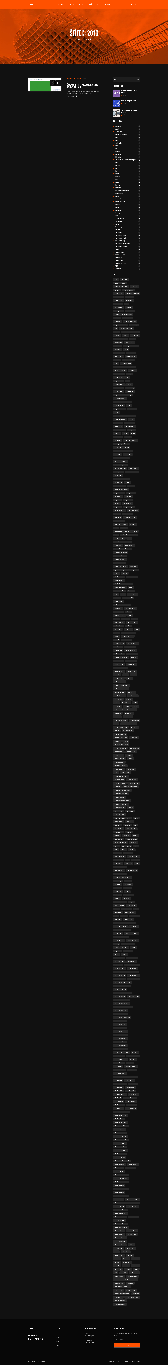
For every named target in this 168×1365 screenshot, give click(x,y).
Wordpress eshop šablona (121, 1126)
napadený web (118, 646)
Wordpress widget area (120, 1237)
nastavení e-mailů (130, 646)
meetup (128, 625)
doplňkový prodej (119, 384)
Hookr (116, 535)
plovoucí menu (128, 713)
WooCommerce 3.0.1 (120, 979)
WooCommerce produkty (120, 1031)
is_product (134, 570)
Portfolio (127, 185)
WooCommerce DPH (120, 996)
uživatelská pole (134, 916)
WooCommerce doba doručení (122, 986)
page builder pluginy (119, 695)
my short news (126, 639)
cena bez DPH (129, 342)
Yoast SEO (123, 1272)
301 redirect (124, 279)
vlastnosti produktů (119, 940)
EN (135, 4)
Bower (125, 335)
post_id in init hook (127, 730)
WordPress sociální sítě (120, 1216)
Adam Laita (134, 286)
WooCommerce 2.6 (132, 972)
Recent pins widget (119, 779)
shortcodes (126, 835)
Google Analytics (127, 514)
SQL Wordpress (118, 860)
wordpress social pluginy (120, 1213)
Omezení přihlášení (119, 692)
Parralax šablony (133, 695)
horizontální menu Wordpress (129, 535)
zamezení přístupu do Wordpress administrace (126, 1279)
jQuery (127, 162)
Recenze (127, 196)
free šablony (128, 454)
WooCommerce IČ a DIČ (120, 1010)
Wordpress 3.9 (131, 1070)
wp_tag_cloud (118, 1269)
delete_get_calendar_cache (121, 377)
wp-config (128, 1269)
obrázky (133, 674)
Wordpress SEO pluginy (132, 1199)
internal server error (119, 563)
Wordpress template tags (120, 1223)
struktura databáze (119, 870)
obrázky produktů (119, 678)
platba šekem (118, 713)
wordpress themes (132, 1230)
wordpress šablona (119, 1185)
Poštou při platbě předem (121, 737)
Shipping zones (118, 832)
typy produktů (118, 912)
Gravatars (132, 524)
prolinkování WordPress (120, 765)
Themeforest (127, 888)
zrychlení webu (118, 1297)
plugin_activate (128, 716)
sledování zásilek (126, 846)
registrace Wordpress (120, 783)
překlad (126, 741)
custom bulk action (126, 363)
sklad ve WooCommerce (120, 842)
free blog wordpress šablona (121, 444)
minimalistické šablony (128, 632)
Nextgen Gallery (132, 671)
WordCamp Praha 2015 (120, 1059)
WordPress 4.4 (132, 1077)
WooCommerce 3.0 (133, 975)
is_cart (116, 570)
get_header (117, 500)
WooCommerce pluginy (127, 241)
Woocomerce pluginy (120, 968)
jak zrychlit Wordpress (120, 587)
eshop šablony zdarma (120, 419)
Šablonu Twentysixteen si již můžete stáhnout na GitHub (82, 86)
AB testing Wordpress (120, 283)
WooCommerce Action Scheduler (122, 982)
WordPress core (118, 1108)
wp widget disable (119, 1255)
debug (129, 374)
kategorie (130, 590)
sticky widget (129, 863)
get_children (128, 496)
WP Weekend (125, 1251)
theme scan (117, 888)
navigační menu (118, 660)
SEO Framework (118, 828)
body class (117, 335)
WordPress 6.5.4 (118, 1091)
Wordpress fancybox (119, 1129)
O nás (91, 4)
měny (137, 629)
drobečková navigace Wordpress (122, 402)
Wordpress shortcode (120, 1202)
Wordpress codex (131, 1105)
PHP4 (135, 702)
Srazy (127, 215)
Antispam (129, 307)
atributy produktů (119, 311)
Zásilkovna (130, 1283)
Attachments (127, 132)
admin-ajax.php (118, 293)
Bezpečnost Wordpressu (127, 134)
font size (128, 437)
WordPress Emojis (119, 1119)
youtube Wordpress (132, 1276)
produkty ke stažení (119, 762)
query (116, 772)
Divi (127, 381)
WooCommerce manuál (127, 238)
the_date (128, 881)
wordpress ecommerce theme (122, 1112)
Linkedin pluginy (118, 611)
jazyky (130, 587)
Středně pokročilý (127, 218)
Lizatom (129, 611)
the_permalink (128, 884)
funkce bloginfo (133, 468)
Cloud (70, 4)
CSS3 (116, 363)
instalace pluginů (129, 545)
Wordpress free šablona (120, 1136)
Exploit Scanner (130, 423)
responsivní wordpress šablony (122, 800)
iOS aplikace (133, 566)
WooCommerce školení (120, 1042)
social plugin (118, 853)
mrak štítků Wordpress (127, 636)
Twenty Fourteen (126, 909)
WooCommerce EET (134, 996)
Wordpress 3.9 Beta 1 (120, 1073)
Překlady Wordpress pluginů (127, 190)
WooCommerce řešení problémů (127, 243)
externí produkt (118, 426)
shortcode (117, 835)
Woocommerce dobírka (120, 989)
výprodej (117, 944)
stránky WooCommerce (120, 867)
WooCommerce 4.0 (133, 979)
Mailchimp (125, 618)
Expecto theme (118, 423)
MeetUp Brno (118, 629)
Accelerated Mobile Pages (121, 286)
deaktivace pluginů (119, 374)
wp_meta (117, 1262)
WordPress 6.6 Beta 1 (120, 1094)
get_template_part (129, 507)
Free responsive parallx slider (122, 447)
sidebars (135, 835)
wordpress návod (133, 1164)
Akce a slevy (127, 126)
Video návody (127, 227)
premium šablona (134, 748)
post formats (134, 727)
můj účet (117, 639)
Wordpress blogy (119, 1101)
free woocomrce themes (120, 461)
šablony (136, 818)
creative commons (130, 356)
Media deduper (118, 625)
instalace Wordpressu (120, 556)
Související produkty (133, 856)
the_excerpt (117, 884)
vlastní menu (134, 926)
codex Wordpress (119, 353)
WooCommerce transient (120, 1049)
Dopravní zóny (130, 388)
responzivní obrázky (119, 807)
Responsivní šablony (127, 201)
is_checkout (125, 570)
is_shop (116, 573)
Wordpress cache (131, 1101)
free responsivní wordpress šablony (123, 451)
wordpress (129, 1063)
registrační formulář (133, 783)
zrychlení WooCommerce (132, 1297)
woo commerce (131, 961)
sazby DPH (129, 821)
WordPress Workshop (120, 1241)
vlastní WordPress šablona (121, 937)
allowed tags (129, 300)
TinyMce (132, 902)
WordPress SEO (127, 257)
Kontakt (107, 4)
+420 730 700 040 (90, 1342)
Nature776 (133, 657)
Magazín (127, 171)
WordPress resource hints (121, 1181)
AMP (126, 304)
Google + (117, 514)
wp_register (135, 1265)
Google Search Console (120, 524)
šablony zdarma (118, 821)
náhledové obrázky (119, 643)
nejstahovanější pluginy (120, 667)
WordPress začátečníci (127, 263)
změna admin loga (130, 1290)
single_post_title (118, 839)
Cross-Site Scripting (128, 360)
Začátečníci (127, 269)
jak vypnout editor (132, 577)
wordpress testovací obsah (121, 1227)
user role (124, 916)
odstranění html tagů (119, 681)
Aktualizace (127, 129)
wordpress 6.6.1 (133, 1094)
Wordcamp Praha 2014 (133, 1056)
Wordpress (69, 78)
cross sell (117, 360)
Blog (98, 4)
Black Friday (134, 325)
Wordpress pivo (118, 1167)
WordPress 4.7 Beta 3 (120, 1084)
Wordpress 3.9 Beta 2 (120, 1077)
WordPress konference (120, 1153)
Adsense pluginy (119, 297)
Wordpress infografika (120, 1146)
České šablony (127, 143)
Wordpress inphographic (120, 1150)
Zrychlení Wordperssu (120, 1300)
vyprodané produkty (132, 940)
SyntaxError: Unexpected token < (122, 877)
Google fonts (118, 517)
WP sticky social (130, 1248)
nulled (125, 674)
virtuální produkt (128, 919)
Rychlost (127, 204)
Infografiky (127, 157)
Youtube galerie (134, 1272)
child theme (117, 349)
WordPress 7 (118, 1098)
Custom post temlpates (120, 370)
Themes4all (117, 895)
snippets (132, 849)
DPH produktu (130, 391)
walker (116, 947)
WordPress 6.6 (130, 1091)
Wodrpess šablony (132, 958)
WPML (127, 266)
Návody (127, 173)
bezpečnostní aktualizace (121, 325)
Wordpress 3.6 (118, 1066)
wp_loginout (136, 1258)
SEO (135, 825)
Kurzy (127, 168)
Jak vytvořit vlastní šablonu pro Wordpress (127, 160)
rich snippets (130, 811)
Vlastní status (118, 933)
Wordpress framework (120, 1133)
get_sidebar (117, 507)
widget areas (118, 951)
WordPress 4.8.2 (118, 1087)
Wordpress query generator (121, 1178)
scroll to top (127, 825)
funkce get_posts (119, 472)
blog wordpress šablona (127, 328)
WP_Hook (125, 1258)
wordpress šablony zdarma (121, 1195)
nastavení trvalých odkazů (121, 657)
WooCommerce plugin (120, 1024)
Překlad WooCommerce (120, 748)
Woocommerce (127, 232)
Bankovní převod (127, 318)
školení (116, 846)
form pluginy (117, 440)
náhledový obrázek (132, 643)
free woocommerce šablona (121, 458)
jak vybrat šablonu (119, 577)
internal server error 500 (120, 566)
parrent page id (118, 699)
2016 (116, 279)
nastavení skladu (132, 653)
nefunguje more (131, 664)
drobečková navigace (120, 398)
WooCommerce (132, 968)
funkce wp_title (118, 482)
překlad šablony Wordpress (121, 744)
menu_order (128, 629)
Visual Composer (119, 923)
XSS (116, 1272)
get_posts (117, 503)
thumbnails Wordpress (120, 902)
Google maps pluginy (130, 517)
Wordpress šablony (77, 78)
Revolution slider (119, 811)
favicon (125, 433)
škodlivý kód (133, 842)
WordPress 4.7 (129, 1080)
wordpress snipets (133, 1202)
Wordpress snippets (132, 1206)
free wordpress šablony (120, 468)
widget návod (128, 951)
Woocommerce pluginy (120, 1028)
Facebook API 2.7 (130, 426)
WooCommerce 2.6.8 (120, 975)
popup (116, 723)
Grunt (116, 528)
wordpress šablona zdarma (121, 1188)
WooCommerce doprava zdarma (122, 993)
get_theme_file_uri (133, 510)
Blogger (116, 332)
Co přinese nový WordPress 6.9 (129, 101)
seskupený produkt (131, 828)
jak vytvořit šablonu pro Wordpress (123, 584)
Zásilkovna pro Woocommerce (122, 1286)
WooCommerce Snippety (127, 246)
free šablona (118, 454)
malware (134, 618)
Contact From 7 (118, 356)
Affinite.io (31, 4)
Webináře (127, 229)
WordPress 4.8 (132, 1084)
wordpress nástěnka (119, 1164)
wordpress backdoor (130, 1098)
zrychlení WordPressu (120, 1304)
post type (117, 730)
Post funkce (127, 187)
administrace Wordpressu (132, 293)
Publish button (131, 769)
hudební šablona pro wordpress (122, 542)
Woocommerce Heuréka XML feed (123, 1007)
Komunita (127, 165)
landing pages (118, 608)
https (129, 538)
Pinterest (127, 706)
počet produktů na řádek (120, 720)
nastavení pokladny (130, 650)
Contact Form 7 (131, 353)
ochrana (129, 678)
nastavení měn (118, 650)
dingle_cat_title (118, 381)
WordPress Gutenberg (120, 1143)
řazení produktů (125, 772)
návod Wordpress (131, 660)
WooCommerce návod (120, 1021)
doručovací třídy (118, 391)
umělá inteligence (129, 912)
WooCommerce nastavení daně (122, 1017)
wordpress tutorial (119, 1234)
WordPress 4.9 (130, 1087)
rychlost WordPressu (119, 814)
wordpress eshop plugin (120, 1122)
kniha (123, 594)
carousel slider (118, 342)
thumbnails (126, 898)
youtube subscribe (119, 1276)
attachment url (130, 311)
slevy (136, 846)
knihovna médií (132, 594)
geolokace (130, 486)
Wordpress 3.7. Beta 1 (131, 1066)
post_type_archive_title (120, 734)
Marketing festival (132, 622)
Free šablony (127, 154)
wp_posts (117, 1265)
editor (128, 405)
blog (116, 328)
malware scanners (119, 622)
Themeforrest (118, 891)
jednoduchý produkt (119, 590)
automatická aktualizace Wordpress (123, 314)
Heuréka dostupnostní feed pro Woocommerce (126, 531)
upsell (116, 916)
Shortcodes (127, 210)
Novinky (127, 179)
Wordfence (132, 1059)
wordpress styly (133, 1216)
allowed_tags (118, 304)
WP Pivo (131, 1244)
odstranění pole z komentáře (121, 685)
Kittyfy (116, 594)
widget (133, 947)
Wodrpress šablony (119, 961)
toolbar (116, 909)
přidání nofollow (118, 755)
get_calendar (118, 496)
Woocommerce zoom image (121, 1052)
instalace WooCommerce (121, 552)
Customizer (132, 370)
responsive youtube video (121, 793)
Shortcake (128, 832)
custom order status (129, 367)
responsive (117, 786)
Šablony (127, 207)
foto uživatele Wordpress (131, 440)
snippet (123, 849)
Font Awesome (118, 437)
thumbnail (117, 898)
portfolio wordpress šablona (128, 723)
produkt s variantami (119, 758)
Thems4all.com (128, 895)
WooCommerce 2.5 (119, 972)
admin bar (117, 290)
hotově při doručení (119, 538)
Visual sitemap (130, 923)
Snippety (127, 213)
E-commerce (127, 151)
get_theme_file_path (119, 510)
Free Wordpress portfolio (120, 465)
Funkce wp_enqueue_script (121, 479)
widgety (124, 954)
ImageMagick (118, 545)
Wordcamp (134, 1052)
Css (127, 148)
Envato (116, 412)
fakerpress (131, 430)
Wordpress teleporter (120, 1220)
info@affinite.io (35, 1339)
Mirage (116, 636)
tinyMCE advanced (119, 905)
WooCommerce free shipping (122, 1003)
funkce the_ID (118, 475)
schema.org (117, 825)
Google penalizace (119, 521)
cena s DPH (117, 346)
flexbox (133, 433)
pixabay (135, 706)
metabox (117, 632)
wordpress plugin (130, 1167)
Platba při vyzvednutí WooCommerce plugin (125, 709)
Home (79, 39)
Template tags (127, 221)
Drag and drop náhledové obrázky (123, 395)
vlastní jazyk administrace (121, 926)
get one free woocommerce (121, 489)
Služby (60, 4)
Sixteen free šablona (132, 839)
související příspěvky (119, 856)
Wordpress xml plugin (120, 1244)
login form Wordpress (120, 615)
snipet (116, 849)
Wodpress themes (119, 958)
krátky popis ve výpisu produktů (122, 604)
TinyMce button (131, 905)
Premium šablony (127, 193)
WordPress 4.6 (118, 1080)
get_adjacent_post (119, 493)
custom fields (118, 367)
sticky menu (136, 860)
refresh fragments (132, 779)
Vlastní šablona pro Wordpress (122, 930)
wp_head (117, 1258)
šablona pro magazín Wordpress (122, 818)
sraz (128, 860)
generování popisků (119, 486)
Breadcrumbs (135, 335)
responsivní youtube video (121, 804)
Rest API (131, 807)
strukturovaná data (132, 870)
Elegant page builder (120, 409)
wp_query (126, 1265)
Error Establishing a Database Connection (125, 416)
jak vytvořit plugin (119, 580)
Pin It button (117, 706)
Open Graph (131, 692)
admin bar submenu (128, 290)
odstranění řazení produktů (121, 688)
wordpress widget (131, 1234)
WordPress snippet (119, 1206)
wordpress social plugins (120, 1209)
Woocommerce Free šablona (121, 1000)
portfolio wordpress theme (121, 727)
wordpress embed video (120, 1115)
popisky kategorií (135, 720)
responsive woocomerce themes (122, 790)
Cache (127, 140)
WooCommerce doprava (127, 235)
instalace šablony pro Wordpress (122, 549)
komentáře (117, 597)
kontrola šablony (118, 601)
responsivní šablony (119, 797)
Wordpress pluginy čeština (121, 1174)
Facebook (111, 1361)
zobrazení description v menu (122, 1293)
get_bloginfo (131, 493)
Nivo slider (117, 674)
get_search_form (128, 503)
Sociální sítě (128, 853)
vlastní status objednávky (131, 933)
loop (130, 615)
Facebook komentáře (120, 430)
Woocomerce (118, 965)
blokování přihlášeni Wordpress (130, 332)
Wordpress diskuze (131, 1108)
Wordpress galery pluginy (121, 1140)
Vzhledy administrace (128, 944)
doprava (129, 384)
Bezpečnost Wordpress (130, 321)
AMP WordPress (118, 307)
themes (127, 891)
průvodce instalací (119, 769)
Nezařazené (127, 176)
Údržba (127, 224)
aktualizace (129, 297)
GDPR (127, 482)
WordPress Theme (119, 1230)
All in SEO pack (118, 300)
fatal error (117, 433)
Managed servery (136, 1361)
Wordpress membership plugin (122, 1160)
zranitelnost (136, 1293)
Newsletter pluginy (119, 671)
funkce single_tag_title (132, 472)
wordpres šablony (119, 1063)
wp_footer (130, 1255)
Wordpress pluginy (127, 252)
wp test (116, 1251)
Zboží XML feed (118, 1290)
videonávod (117, 919)
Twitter (136, 909)
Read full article (71, 96)
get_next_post (128, 500)
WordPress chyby (119, 1105)
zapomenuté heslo (119, 1283)
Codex (127, 146)
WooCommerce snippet (120, 1045)
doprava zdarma (118, 388)
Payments (128, 699)
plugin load (117, 716)
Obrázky (127, 182)
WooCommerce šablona (120, 1038)
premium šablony (119, 751)
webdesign (124, 947)
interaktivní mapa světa (120, 559)
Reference (81, 4)
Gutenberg (124, 528)
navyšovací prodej (119, 664)
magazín (117, 618)
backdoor (117, 318)
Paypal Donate (126, 702)
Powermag (117, 741)
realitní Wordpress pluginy (121, 776)
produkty (131, 758)
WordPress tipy (127, 260)
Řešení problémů (127, 199)
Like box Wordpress (130, 608)
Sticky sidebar (118, 863)
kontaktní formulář (128, 597)
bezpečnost (117, 321)
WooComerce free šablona (131, 965)
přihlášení (129, 755)
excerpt (131, 419)
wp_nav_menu (126, 1262)
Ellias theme (132, 409)
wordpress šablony (119, 1192)
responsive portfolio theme (130, 786)
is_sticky (125, 573)
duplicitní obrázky (119, 405)
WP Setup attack (118, 1248)
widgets (116, 954)
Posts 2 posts (134, 737)
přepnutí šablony (131, 751)
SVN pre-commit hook (120, 874)
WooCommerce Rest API (120, 1035)
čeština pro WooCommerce (131, 346)
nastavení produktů (119, 653)
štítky (137, 863)
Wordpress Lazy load (120, 1157)
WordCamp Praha (119, 1056)
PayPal (116, 702)
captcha (132, 339)
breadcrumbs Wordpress (120, 339)
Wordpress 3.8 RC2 (119, 1070)
